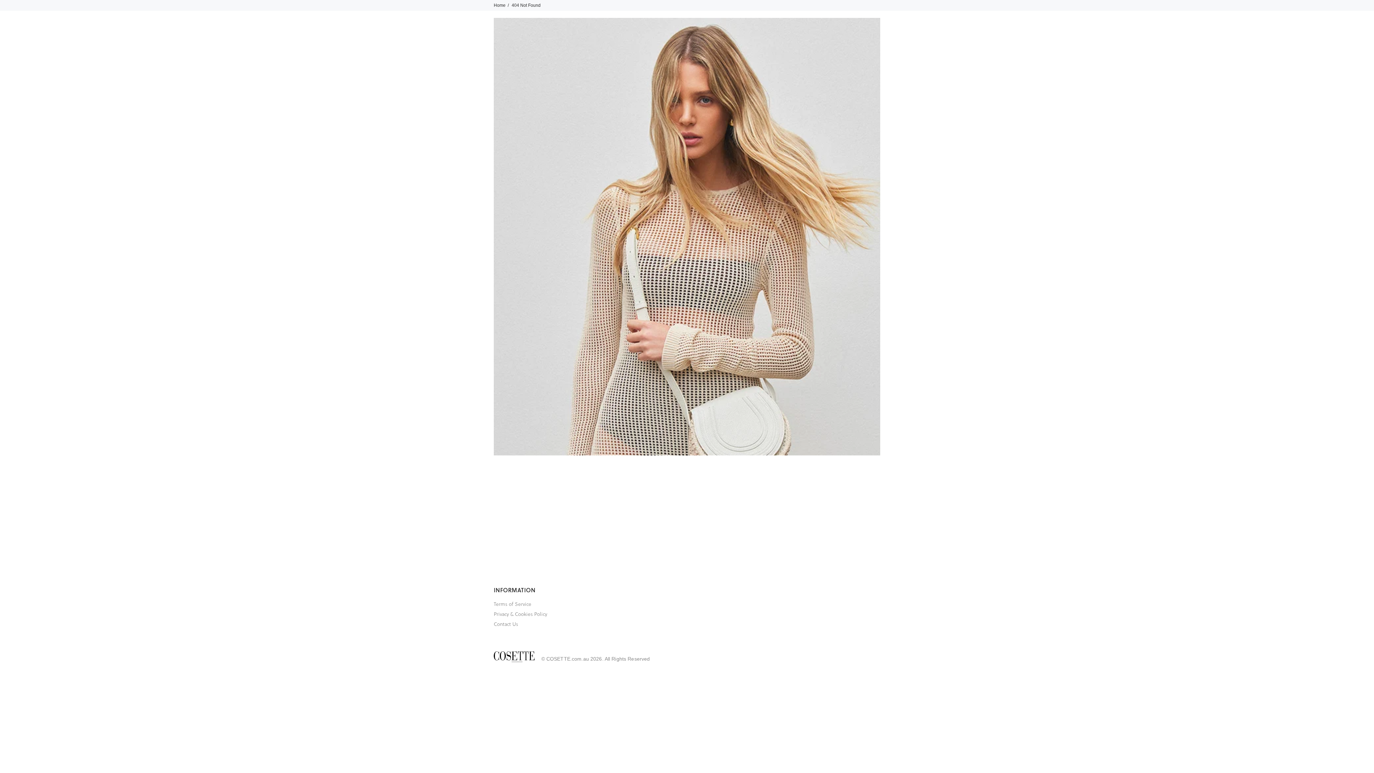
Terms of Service (512, 604)
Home (500, 5)
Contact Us (506, 624)
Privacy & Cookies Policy (520, 614)
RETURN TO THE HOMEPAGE (791, 317)
